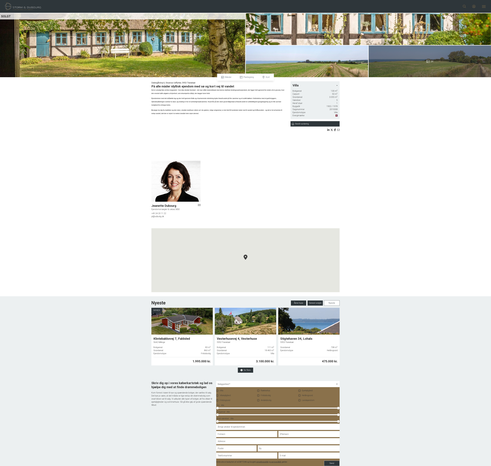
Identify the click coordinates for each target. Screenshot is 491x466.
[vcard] (199, 207)
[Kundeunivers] (473, 6)
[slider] (217, 408)
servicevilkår (276, 462)
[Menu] (483, 6)
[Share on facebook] (335, 130)
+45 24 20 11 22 (158, 213)
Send (332, 463)
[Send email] (338, 130)
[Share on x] (331, 130)
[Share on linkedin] (328, 130)
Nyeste (332, 303)
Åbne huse (298, 303)
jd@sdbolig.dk (157, 216)
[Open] (337, 384)
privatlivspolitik (262, 462)
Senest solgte (315, 303)
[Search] (464, 6)
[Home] (125, 6)
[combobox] (276, 385)
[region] (245, 260)
